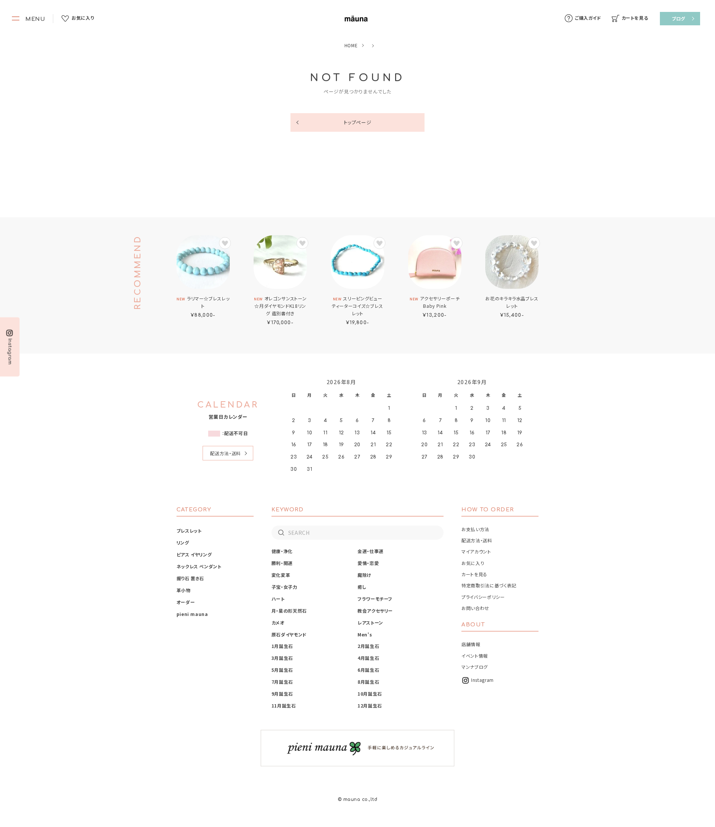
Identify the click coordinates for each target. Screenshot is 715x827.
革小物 (184, 590)
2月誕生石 (368, 646)
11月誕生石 (283, 705)
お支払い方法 (475, 529)
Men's (365, 634)
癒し (362, 587)
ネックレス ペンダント (199, 566)
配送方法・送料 (225, 453)
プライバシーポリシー (483, 597)
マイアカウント (476, 551)
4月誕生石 (368, 658)
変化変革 (280, 575)
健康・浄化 (282, 551)
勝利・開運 (282, 563)
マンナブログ (474, 667)
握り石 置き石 (190, 578)
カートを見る (474, 574)
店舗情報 (470, 644)
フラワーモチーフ (375, 598)
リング (183, 542)
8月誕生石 (368, 681)
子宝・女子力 (284, 587)
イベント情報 (474, 655)
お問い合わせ (475, 608)
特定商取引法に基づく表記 (489, 585)
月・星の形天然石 (289, 610)
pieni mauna (192, 614)
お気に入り (472, 563)
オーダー (186, 602)
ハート (278, 598)
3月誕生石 (282, 658)
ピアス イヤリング (194, 554)
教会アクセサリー (375, 610)
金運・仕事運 (371, 551)
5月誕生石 (282, 670)
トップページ (358, 122)
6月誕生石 (368, 670)
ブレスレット (189, 530)
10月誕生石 (370, 693)
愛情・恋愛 (368, 563)
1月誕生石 (282, 646)
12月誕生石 (370, 705)
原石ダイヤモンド (289, 634)
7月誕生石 (282, 681)
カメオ (278, 622)
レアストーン (370, 622)
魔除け (365, 575)
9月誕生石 (282, 693)
